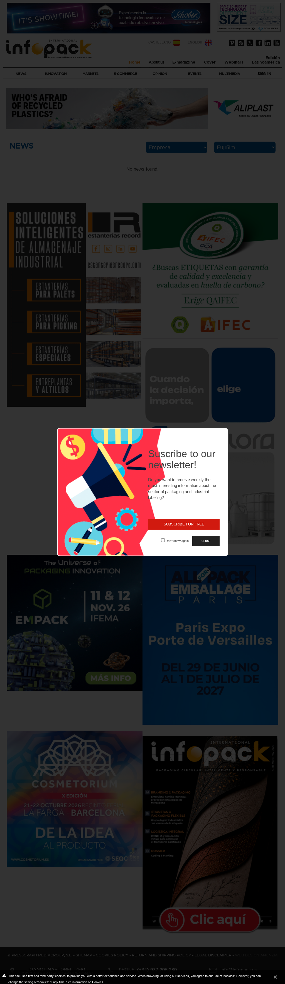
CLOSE (206, 541)
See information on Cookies (84, 982)
